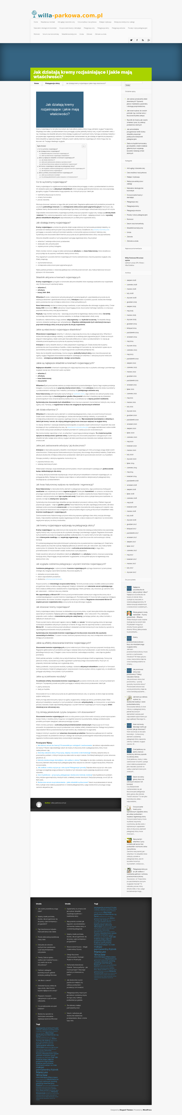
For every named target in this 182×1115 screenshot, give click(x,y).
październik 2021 (132, 380)
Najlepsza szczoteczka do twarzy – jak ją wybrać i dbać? (137, 589)
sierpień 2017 (131, 542)
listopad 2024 (131, 328)
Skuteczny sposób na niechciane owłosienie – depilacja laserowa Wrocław (47, 1016)
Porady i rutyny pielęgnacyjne (137, 28)
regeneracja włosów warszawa (43, 1092)
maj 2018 (130, 502)
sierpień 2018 (131, 489)
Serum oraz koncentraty (51, 34)
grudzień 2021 (132, 376)
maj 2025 (130, 311)
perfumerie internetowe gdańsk (43, 1088)
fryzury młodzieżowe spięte (47, 1054)
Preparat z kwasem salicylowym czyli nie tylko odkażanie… (47, 998)
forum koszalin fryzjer (51, 1047)
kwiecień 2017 (131, 559)
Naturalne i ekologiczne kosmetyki (45, 28)
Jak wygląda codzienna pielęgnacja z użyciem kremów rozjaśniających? (63, 168)
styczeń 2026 (131, 298)
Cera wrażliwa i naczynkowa (87, 22)
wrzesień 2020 (132, 424)
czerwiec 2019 (132, 468)
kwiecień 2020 (132, 446)
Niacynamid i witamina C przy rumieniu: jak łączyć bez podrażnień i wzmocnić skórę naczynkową (137, 844)
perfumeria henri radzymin (49, 1087)
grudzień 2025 (132, 302)
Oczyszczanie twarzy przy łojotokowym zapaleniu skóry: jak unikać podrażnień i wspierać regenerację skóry (137, 812)
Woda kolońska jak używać (52, 1096)
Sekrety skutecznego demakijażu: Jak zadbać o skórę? (59, 760)
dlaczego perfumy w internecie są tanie (47, 1035)
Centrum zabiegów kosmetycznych (47, 1029)
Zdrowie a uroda (100, 34)
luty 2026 (130, 293)
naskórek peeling (50, 1081)
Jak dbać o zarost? (44, 980)
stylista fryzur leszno (51, 1093)
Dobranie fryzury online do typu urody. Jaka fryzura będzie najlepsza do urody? (47, 988)
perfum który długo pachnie (46, 1089)
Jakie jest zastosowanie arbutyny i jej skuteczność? (56, 162)
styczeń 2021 (131, 411)
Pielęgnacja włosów (118, 28)
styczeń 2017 (131, 572)
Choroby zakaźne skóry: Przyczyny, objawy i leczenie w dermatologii (64, 753)
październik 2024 (133, 332)
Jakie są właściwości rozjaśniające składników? (55, 155)
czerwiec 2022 (132, 367)
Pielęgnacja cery (89, 28)
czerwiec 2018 (132, 498)
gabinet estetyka (43, 1055)
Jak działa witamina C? (48, 160)
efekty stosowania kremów (59, 643)
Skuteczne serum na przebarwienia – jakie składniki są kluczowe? (63, 782)
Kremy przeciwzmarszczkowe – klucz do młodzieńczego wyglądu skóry (135, 642)
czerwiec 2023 (132, 350)
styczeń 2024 (131, 346)
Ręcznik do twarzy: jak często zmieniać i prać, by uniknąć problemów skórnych (137, 122)
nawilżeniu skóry (79, 394)
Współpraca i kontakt (48, 22)
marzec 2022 (131, 372)
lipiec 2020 (130, 433)
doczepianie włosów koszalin (44, 1042)
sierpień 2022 (131, 363)
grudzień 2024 (132, 324)
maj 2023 (130, 354)
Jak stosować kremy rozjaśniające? (52, 170)
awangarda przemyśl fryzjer (47, 1028)
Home (36, 22)
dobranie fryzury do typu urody (43, 1038)
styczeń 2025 (131, 319)
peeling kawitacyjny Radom (45, 1084)
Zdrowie (89, 34)
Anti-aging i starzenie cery (66, 22)
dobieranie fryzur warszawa (48, 1037)
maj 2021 (130, 398)
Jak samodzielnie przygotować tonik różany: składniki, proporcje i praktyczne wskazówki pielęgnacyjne (136, 134)
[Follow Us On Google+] (148, 40)
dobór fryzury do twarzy (46, 1039)
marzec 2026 (131, 289)
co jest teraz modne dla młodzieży (44, 1031)
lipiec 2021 (130, 389)
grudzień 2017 (132, 524)
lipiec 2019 (130, 463)
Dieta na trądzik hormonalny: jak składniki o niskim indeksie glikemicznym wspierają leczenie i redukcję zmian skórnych (137, 148)
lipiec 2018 (130, 494)
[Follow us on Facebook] (137, 40)
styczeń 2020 (131, 459)
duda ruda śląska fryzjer (47, 1043)
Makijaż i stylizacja (105, 22)
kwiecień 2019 (132, 476)
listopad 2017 (131, 529)
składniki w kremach (66, 363)
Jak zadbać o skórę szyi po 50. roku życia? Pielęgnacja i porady (62, 767)
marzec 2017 (131, 563)
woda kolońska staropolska (42, 1098)
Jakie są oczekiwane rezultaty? (51, 175)
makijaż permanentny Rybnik (47, 1068)
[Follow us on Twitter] (131, 40)
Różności (37, 34)
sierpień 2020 (131, 428)
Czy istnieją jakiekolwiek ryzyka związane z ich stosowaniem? (60, 177)
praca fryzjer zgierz (54, 1090)
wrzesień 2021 (132, 385)
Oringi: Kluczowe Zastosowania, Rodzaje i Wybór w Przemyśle (75, 957)
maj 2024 (130, 341)
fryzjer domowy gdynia (41, 1049)
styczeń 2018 (131, 520)
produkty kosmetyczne (101, 230)
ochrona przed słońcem (53, 579)
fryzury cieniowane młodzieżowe (43, 1051)
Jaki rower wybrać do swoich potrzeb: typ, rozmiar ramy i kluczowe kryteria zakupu (137, 113)
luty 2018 (130, 515)
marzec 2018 (131, 511)
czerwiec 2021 (132, 393)
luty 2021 (130, 407)
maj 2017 (130, 555)
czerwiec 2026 (132, 285)
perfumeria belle (47, 1085)
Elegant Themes (126, 1110)
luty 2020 (130, 454)
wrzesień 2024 (132, 337)
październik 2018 (132, 481)
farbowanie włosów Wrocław (45, 1046)
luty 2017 (130, 568)
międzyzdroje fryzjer (41, 1079)
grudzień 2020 (132, 415)
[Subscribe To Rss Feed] (143, 40)
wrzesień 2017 (132, 537)
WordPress (147, 1110)
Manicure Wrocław (42, 1074)
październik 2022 (133, 359)
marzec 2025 (131, 315)
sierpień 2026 (131, 280)
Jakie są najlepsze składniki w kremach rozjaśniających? (56, 157)
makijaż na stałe (50, 1065)
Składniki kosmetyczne (69, 34)
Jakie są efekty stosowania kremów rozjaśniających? (55, 172)
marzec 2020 (131, 450)
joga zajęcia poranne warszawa (44, 1060)
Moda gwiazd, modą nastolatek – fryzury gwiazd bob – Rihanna (137, 614)
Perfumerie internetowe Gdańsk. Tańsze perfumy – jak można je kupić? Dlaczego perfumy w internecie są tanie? (77, 970)
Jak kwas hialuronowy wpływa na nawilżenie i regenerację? (59, 164)
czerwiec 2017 (132, 550)
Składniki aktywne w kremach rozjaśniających (55, 153)
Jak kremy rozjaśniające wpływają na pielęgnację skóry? (57, 166)
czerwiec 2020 (132, 437)
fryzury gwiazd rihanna (51, 1052)
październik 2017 (132, 533)
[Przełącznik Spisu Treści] (82, 146)
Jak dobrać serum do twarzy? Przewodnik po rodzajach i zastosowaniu (64, 745)
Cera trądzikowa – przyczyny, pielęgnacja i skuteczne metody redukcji (65, 775)
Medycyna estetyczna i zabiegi (124, 22)
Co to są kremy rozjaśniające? (48, 149)
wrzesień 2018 (132, 485)
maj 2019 (130, 472)
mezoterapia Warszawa (46, 1077)
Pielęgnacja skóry (103, 28)
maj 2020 (130, 441)
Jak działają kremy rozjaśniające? (49, 151)
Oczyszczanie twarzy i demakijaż (70, 28)
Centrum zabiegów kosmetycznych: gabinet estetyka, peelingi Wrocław (47, 972)
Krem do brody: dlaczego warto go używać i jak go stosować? (136, 726)
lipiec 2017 (130, 546)
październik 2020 (133, 420)
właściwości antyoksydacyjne (77, 427)
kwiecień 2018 (132, 507)
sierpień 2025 (131, 306)
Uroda (81, 34)
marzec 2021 (131, 402)
